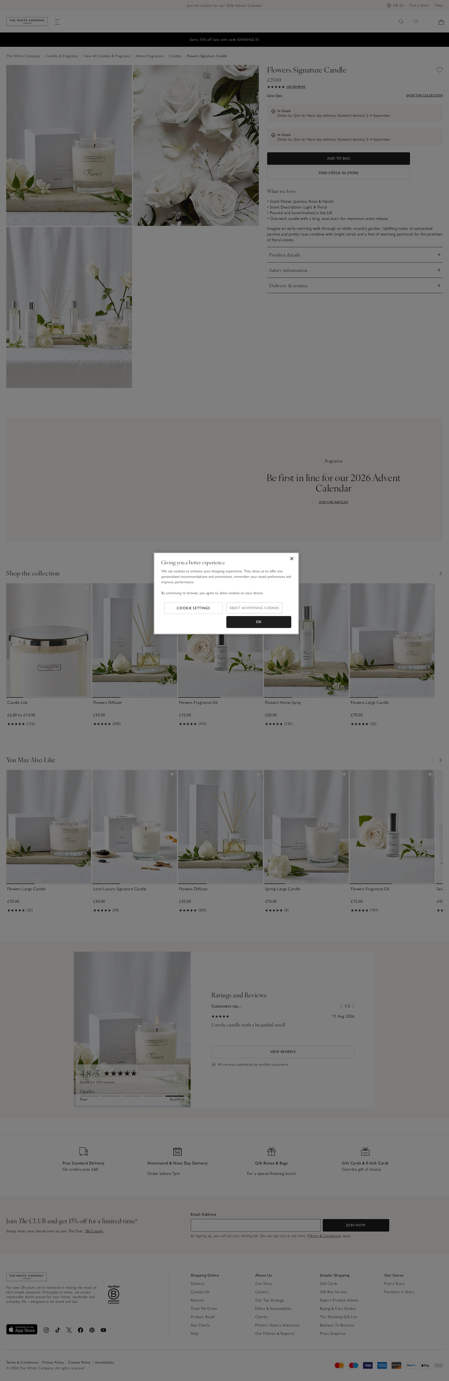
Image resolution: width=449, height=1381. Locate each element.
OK (259, 622)
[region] (226, 593)
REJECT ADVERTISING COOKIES (254, 608)
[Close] (292, 558)
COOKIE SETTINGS (193, 608)
